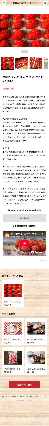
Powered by (21, 401)
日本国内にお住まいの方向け (24, 226)
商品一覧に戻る (24, 384)
